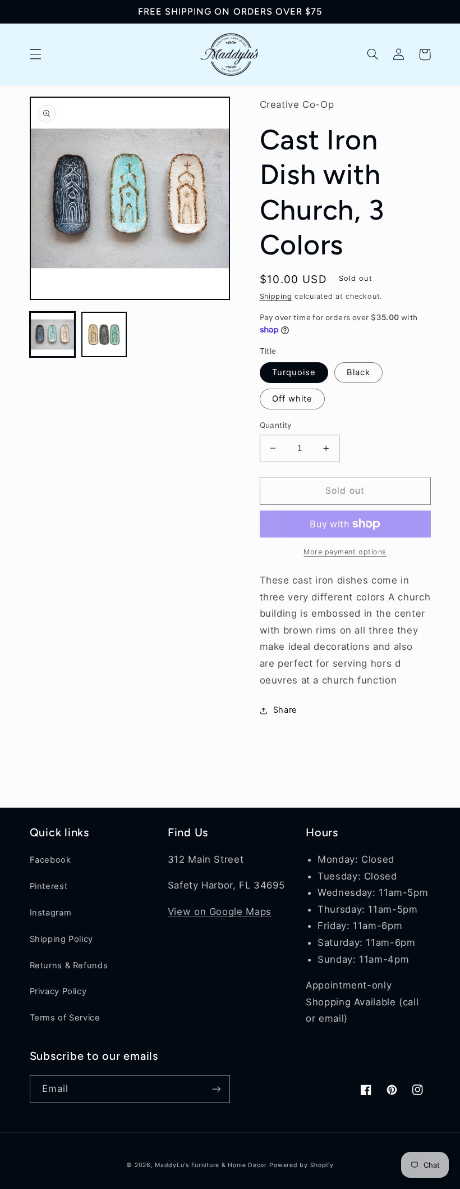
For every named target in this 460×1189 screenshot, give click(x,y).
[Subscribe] (216, 1089)
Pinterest (49, 886)
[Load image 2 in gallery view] (104, 335)
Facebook (50, 860)
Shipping (276, 296)
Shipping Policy (61, 939)
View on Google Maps (220, 911)
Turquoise (294, 372)
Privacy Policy (58, 991)
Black (358, 372)
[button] (35, 54)
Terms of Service (65, 1018)
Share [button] (285, 710)
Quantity (276, 425)
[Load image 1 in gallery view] (53, 335)
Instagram (51, 913)
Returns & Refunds (69, 965)
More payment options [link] (345, 552)
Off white (292, 399)
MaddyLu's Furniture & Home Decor (211, 1165)
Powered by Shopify (301, 1165)
